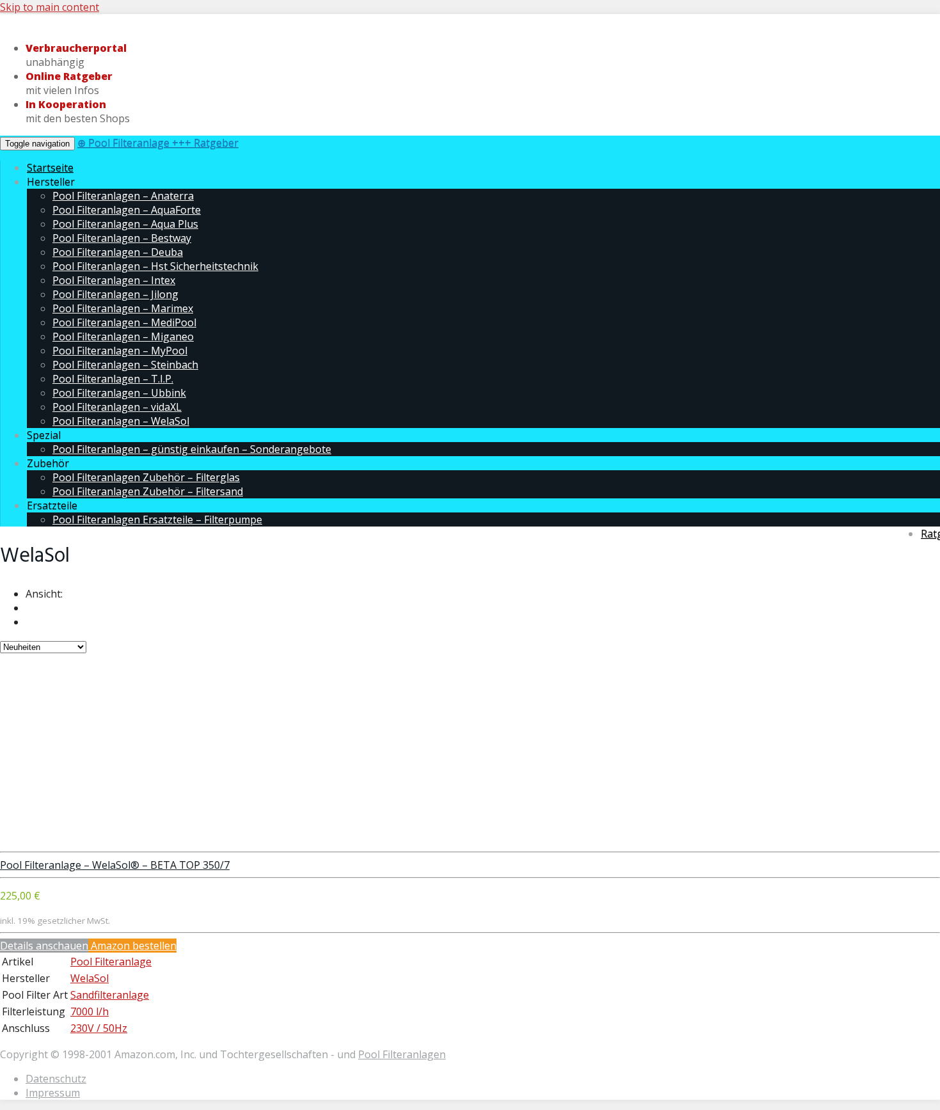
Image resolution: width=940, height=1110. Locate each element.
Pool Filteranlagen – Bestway (121, 238)
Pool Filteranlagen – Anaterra (123, 196)
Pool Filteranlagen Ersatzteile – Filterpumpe (157, 519)
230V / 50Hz (98, 1028)
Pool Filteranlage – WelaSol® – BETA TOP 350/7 (115, 865)
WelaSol (89, 978)
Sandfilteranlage (109, 995)
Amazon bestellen (132, 946)
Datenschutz (56, 1079)
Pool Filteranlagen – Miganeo (123, 336)
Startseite (50, 168)
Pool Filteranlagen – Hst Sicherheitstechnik (155, 266)
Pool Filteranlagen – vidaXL (117, 407)
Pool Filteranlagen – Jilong (115, 294)
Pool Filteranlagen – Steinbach (125, 365)
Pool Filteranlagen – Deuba (117, 252)
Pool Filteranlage (111, 962)
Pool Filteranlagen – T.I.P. (112, 379)
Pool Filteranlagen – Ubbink (119, 393)
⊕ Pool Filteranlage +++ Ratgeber (158, 143)
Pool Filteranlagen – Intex (113, 280)
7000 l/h (89, 1011)
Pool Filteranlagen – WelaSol (120, 421)
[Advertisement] (470, 755)
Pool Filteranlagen (402, 1054)
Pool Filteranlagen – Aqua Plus (125, 224)
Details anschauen (44, 946)
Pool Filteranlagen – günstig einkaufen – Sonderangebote (191, 449)
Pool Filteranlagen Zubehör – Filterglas (146, 477)
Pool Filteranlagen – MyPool (119, 351)
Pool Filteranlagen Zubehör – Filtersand (147, 491)
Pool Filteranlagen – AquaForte (126, 210)
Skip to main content (49, 7)
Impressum (53, 1093)
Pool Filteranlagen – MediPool (124, 322)
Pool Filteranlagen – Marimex (122, 308)
